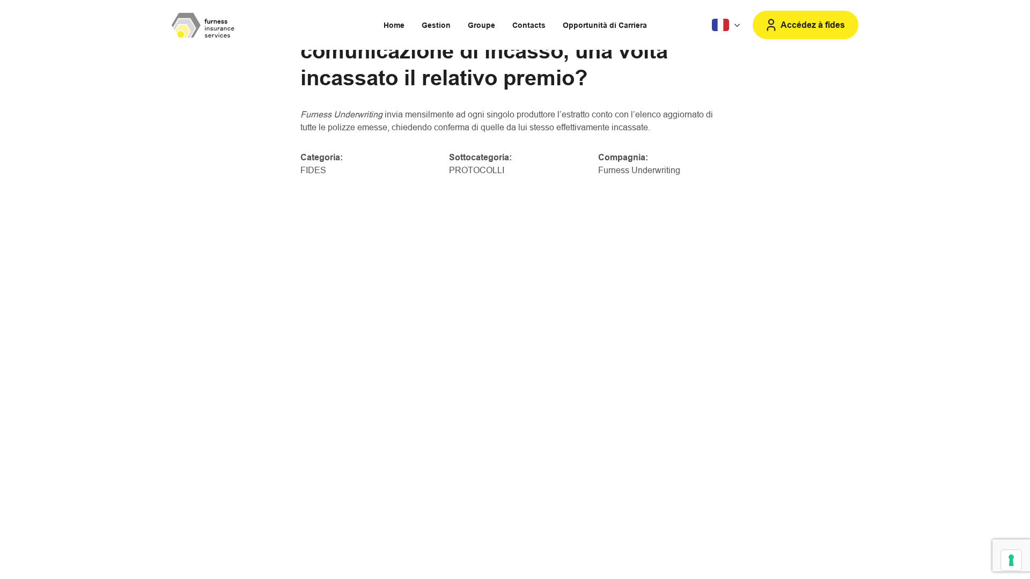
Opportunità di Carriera (605, 25)
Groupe (481, 25)
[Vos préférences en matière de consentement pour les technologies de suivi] (1011, 560)
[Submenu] (727, 25)
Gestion (436, 25)
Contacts (529, 25)
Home (394, 25)
